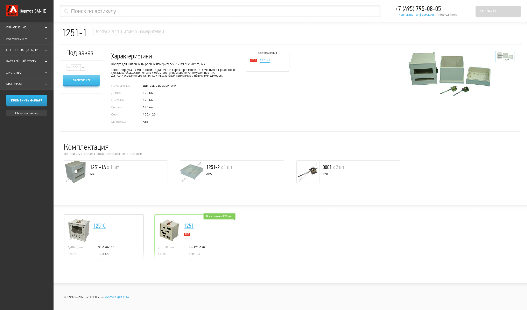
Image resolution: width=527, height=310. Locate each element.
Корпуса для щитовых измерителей (129, 31)
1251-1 (265, 60)
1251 (189, 225)
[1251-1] (449, 74)
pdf (187, 234)
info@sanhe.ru (447, 14)
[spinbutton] (76, 67)
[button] (82, 67)
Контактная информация (416, 14)
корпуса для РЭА (117, 297)
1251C (99, 225)
